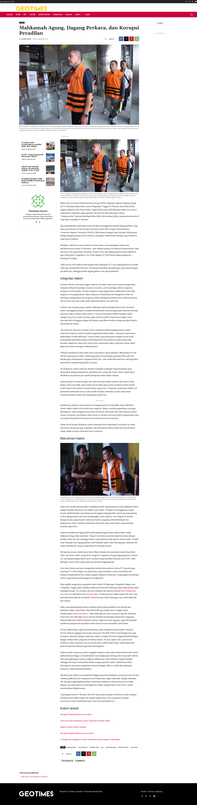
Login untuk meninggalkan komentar (34, 776)
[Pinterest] (131, 39)
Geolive (80, 791)
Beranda (63, 791)
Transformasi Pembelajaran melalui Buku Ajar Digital (31, 144)
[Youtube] (195, 1)
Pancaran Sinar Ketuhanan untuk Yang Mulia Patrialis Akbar (85, 720)
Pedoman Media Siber (93, 791)
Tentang (71, 791)
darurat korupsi (82, 747)
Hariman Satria (26, 39)
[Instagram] (189, 1)
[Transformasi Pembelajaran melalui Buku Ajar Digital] (50, 145)
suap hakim (134, 747)
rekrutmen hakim (80, 613)
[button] (191, 14)
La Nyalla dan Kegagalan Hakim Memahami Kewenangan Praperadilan (90, 739)
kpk (102, 747)
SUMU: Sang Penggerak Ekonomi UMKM (32, 156)
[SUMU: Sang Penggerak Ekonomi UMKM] (50, 157)
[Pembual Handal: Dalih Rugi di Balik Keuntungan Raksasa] (50, 181)
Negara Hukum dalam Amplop (73, 727)
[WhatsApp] (137, 39)
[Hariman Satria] (38, 201)
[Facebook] (186, 1)
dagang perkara (71, 747)
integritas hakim (94, 747)
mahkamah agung (111, 747)
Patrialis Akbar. (93, 594)
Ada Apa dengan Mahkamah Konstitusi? (77, 733)
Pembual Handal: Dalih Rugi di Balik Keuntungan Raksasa (32, 181)
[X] (192, 1)
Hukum (22, 22)
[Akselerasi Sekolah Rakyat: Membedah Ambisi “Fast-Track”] (50, 169)
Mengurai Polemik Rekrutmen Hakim (76, 714)
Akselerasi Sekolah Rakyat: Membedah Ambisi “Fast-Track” (30, 169)
